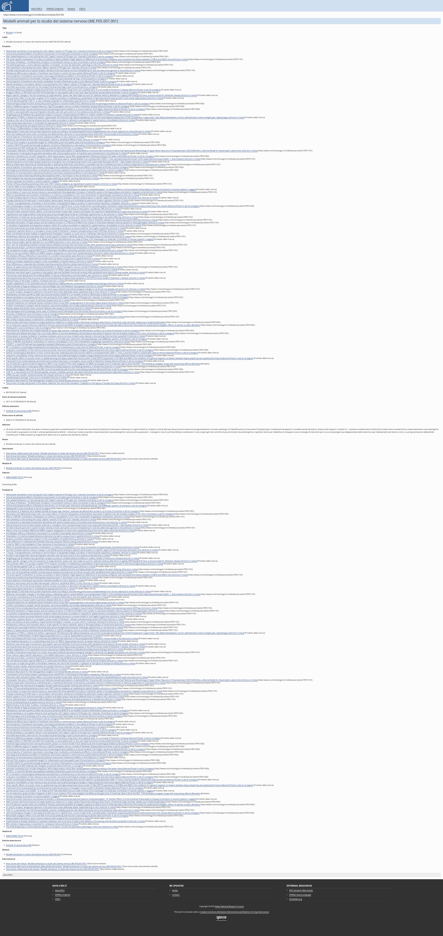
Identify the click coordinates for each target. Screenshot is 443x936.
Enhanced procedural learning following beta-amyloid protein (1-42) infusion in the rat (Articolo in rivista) (52, 175)
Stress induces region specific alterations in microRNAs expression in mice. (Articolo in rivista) (47, 242)
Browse (71, 8)
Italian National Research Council (229, 906)
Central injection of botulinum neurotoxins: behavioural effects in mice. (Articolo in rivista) (45, 137)
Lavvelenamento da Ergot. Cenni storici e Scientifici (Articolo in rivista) (36, 377)
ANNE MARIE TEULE (14, 477)
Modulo (9, 32)
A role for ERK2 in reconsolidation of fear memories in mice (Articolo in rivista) (40, 186)
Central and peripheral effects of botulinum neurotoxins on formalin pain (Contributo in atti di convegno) (52, 53)
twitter (175, 890)
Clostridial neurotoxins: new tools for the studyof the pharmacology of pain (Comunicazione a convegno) (52, 87)
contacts (176, 894)
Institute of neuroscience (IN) (18, 411)
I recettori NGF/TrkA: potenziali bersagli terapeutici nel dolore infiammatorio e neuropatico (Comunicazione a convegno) (58, 145)
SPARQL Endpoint (54, 8)
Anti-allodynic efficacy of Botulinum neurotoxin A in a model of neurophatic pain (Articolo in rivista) (49, 256)
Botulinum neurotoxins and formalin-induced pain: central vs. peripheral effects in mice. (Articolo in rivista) (52, 139)
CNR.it (82, 8)
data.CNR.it (36, 8)
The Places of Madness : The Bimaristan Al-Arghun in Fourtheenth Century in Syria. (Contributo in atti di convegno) (56, 62)
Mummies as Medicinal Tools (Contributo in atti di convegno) (32, 314)
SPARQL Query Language (300, 894)
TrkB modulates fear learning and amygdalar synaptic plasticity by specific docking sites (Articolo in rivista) (52, 178)
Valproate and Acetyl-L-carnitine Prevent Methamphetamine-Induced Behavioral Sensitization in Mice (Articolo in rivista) (58, 247)
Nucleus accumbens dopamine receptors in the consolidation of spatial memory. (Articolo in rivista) (49, 261)
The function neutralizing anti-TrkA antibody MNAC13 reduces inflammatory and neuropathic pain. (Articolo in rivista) (57, 275)
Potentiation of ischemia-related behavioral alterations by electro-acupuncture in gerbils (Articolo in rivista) (52, 258)
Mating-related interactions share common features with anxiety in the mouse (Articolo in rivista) (48, 308)
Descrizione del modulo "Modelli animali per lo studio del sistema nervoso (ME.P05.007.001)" (46, 456)
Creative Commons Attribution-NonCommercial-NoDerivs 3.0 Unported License (234, 912)
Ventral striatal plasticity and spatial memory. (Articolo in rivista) (34, 125)
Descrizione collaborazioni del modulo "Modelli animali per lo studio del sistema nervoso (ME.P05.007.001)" (53, 453)
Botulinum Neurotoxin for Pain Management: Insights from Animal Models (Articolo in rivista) (47, 380)
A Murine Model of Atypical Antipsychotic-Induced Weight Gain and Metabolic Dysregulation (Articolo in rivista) (54, 286)
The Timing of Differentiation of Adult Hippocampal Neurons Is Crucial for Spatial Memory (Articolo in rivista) (53, 128)
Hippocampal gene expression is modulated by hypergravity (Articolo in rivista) (40, 123)
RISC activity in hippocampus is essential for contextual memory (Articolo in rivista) (42, 319)
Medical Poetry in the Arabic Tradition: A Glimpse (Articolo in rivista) (35, 280)
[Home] (14, 6)
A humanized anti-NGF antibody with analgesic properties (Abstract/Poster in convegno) (44, 148)
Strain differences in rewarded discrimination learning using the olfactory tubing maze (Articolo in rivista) (52, 264)
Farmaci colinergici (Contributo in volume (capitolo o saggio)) (32, 181)
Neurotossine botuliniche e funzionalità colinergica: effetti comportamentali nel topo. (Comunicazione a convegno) (56, 78)
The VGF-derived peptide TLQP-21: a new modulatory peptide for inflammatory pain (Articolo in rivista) (50, 101)
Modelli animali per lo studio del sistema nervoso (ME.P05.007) (33, 468)
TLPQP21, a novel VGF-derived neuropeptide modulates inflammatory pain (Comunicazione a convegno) (51, 344)
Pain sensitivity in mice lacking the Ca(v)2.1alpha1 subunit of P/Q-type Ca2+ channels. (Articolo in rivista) (51, 67)
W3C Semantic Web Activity (301, 890)
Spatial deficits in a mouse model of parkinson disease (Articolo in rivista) (38, 300)
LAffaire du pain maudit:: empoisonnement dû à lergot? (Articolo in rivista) (38, 375)
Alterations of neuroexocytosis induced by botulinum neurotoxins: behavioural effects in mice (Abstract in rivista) (55, 172)
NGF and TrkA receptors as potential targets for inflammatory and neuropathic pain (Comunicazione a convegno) (55, 142)
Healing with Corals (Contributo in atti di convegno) (28, 327)
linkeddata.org (295, 899)
